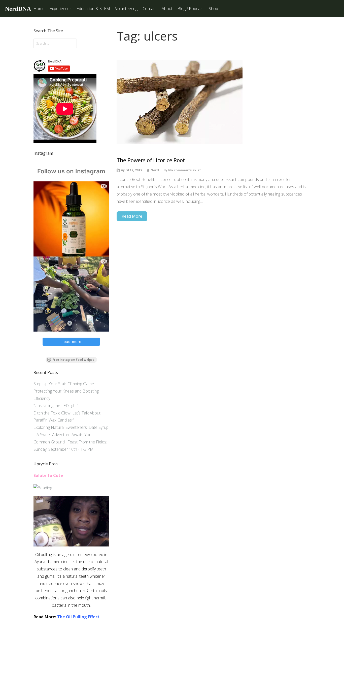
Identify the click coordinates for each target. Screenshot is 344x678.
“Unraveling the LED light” (55, 405)
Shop (213, 8)
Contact (150, 8)
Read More (132, 216)
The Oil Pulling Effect (78, 617)
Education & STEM (93, 8)
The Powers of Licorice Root (151, 160)
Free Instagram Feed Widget (73, 360)
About (167, 8)
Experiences (61, 8)
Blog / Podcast (191, 8)
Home (39, 8)
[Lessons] (42, 488)
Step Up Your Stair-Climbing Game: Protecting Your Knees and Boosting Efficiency (66, 391)
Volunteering (126, 8)
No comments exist (184, 170)
